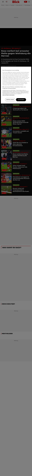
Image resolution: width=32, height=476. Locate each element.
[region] (16, 85)
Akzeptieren (21, 99)
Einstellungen (10, 99)
